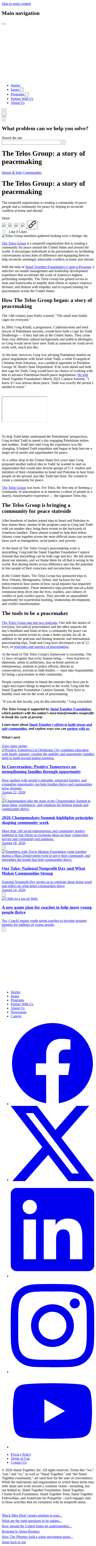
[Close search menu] (3, 118)
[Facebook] (52, 1104)
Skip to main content (16, 4)
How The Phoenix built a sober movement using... (37, 1537)
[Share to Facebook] (11, 227)
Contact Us (19, 1462)
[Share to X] (17, 227)
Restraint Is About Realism (21, 1531)
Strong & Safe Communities (22, 172)
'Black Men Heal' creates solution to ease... (32, 1515)
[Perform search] (63, 142)
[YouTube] (52, 1447)
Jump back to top (14, 1542)
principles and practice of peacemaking (41, 647)
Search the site (12, 138)
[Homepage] (48, 78)
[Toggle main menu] (3, 23)
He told (82, 375)
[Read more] (3, 796)
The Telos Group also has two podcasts (29, 623)
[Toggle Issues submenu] (22, 89)
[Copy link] (32, 224)
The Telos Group (14, 243)
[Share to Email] (24, 227)
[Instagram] (52, 1372)
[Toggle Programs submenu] (27, 94)
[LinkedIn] (52, 1276)
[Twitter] (52, 1180)
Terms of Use (20, 1458)
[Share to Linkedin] (5, 227)
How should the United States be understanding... (37, 1526)
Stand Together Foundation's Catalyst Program (58, 267)
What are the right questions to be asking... (32, 1521)
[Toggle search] (4, 112)
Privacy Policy (21, 1454)
